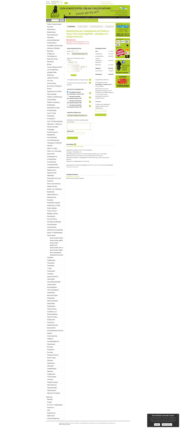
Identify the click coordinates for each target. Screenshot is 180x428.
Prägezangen (51, 344)
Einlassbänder (51, 328)
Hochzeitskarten (52, 137)
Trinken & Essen (52, 211)
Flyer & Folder (51, 113)
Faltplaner (50, 371)
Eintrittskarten (51, 105)
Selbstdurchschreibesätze (55, 230)
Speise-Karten (51, 235)
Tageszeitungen (52, 387)
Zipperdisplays (51, 390)
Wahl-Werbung (51, 385)
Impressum (50, 407)
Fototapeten (50, 116)
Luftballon (50, 338)
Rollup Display (51, 83)
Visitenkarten (51, 292)
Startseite (50, 399)
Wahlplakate (51, 298)
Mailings (49, 333)
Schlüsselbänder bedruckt (55, 330)
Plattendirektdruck (52, 194)
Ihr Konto (71, 423)
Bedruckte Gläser (52, 295)
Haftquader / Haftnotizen (54, 124)
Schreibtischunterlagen (54, 222)
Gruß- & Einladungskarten (55, 121)
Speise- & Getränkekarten (55, 232)
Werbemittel (51, 303)
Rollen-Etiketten (52, 208)
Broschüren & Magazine (54, 86)
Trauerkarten (51, 263)
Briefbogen (50, 75)
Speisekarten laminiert (56, 255)
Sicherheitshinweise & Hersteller (74, 146)
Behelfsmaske (51, 32)
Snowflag (50, 352)
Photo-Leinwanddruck (54, 183)
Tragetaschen (51, 260)
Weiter (157, 424)
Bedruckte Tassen (52, 59)
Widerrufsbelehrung (53, 418)
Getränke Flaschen (52, 78)
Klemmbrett (50, 154)
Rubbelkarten (51, 216)
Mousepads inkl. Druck (54, 178)
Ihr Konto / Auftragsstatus (55, 405)
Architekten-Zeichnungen (55, 45)
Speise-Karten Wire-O (56, 247)
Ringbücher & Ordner (53, 205)
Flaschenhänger (52, 224)
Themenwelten (51, 377)
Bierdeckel (50, 61)
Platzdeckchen (51, 197)
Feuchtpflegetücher (53, 341)
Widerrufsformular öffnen (64, 424)
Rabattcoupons (51, 170)
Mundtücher (50, 349)
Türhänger (50, 274)
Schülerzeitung (51, 227)
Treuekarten (50, 265)
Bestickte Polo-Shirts (53, 108)
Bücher (49, 88)
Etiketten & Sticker (52, 213)
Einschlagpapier (52, 287)
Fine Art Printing (52, 219)
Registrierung (51, 413)
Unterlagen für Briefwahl (54, 143)
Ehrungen (50, 347)
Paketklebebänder (52, 325)
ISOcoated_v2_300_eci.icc (73, 176)
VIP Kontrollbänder (53, 290)
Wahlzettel (50, 366)
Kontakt (49, 402)
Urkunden (50, 379)
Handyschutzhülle (52, 127)
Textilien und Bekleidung (54, 97)
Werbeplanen (51, 306)
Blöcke (49, 64)
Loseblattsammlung (53, 167)
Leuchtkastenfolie (52, 164)
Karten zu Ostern (52, 148)
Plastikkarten (51, 192)
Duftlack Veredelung (53, 102)
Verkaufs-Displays (52, 382)
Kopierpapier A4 (52, 156)
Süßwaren (50, 360)
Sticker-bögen (51, 358)
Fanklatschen (51, 319)
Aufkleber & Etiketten (53, 48)
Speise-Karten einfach (56, 238)
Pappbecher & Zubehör (54, 91)
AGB (48, 410)
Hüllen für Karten (52, 317)
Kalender (50, 145)
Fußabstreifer (51, 271)
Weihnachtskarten (52, 301)
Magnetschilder (52, 173)
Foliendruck (50, 322)
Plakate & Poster (52, 186)
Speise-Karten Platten (56, 250)
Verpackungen (51, 284)
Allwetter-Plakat (51, 72)
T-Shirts (49, 268)
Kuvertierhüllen (51, 159)
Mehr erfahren (167, 424)
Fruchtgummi (51, 118)
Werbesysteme (51, 309)
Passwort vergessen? (106, 1)
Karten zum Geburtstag (54, 151)
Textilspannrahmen (52, 355)
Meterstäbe (50, 175)
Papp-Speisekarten (55, 252)
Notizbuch (50, 181)
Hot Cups (50, 80)
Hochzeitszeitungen (53, 140)
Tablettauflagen (51, 368)
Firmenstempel (51, 110)
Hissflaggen (50, 129)
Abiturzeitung (51, 29)
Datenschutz (51, 415)
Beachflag (50, 51)
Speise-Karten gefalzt (56, 240)
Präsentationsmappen (53, 202)
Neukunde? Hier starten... (108, 3)
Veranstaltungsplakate (53, 282)
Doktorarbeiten (51, 99)
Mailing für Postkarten (53, 393)
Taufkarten (50, 257)
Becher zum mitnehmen (54, 189)
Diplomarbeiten (52, 94)
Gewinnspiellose (52, 336)
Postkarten (50, 200)
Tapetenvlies (51, 363)
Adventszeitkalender (53, 40)
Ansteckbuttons (52, 43)
